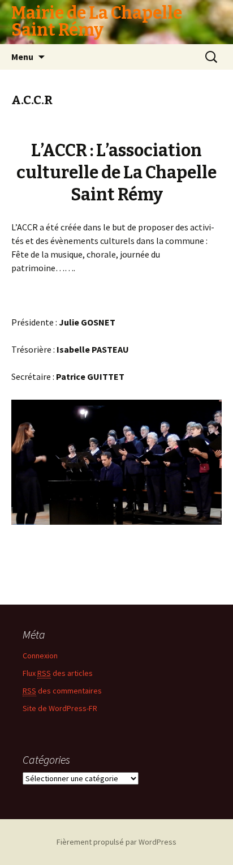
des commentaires (62, 691)
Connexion (40, 655)
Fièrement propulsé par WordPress (116, 842)
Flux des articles (58, 673)
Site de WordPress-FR (60, 708)
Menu (22, 56)
